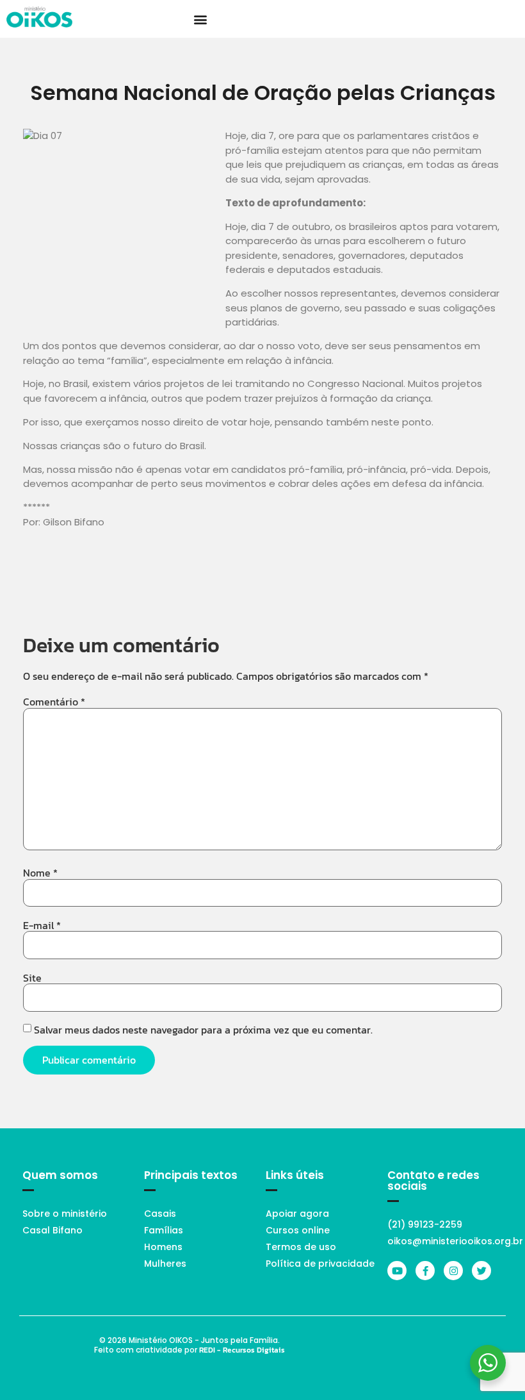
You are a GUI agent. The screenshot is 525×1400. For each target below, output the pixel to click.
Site (32, 978)
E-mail (42, 925)
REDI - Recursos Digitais (242, 1350)
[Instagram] (453, 1270)
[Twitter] (481, 1270)
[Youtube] (397, 1270)
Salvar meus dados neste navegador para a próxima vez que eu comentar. (203, 1030)
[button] (200, 18)
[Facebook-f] (425, 1270)
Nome (40, 873)
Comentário (54, 701)
